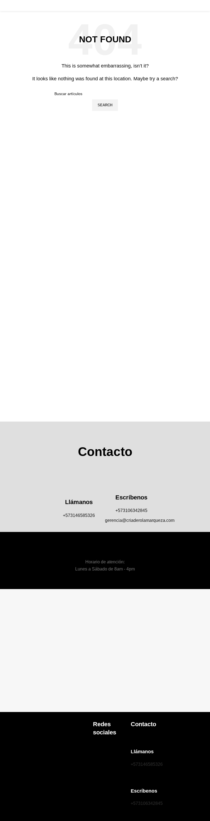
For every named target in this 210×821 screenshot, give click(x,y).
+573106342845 (131, 510)
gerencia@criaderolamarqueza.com (139, 520)
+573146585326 (79, 515)
